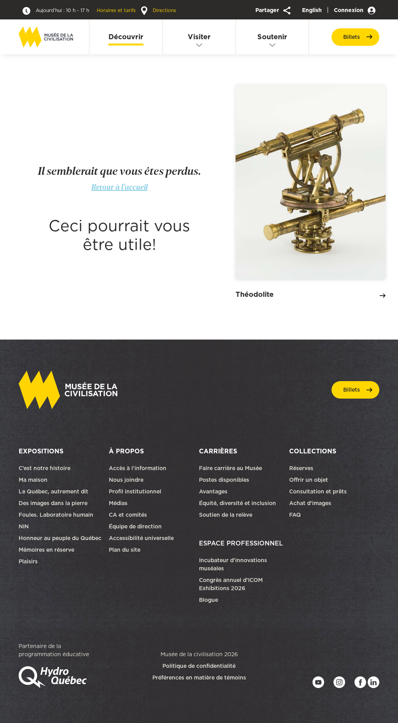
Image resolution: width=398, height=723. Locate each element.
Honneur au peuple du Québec (60, 538)
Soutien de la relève (225, 515)
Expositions (41, 451)
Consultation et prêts (318, 491)
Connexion (349, 10)
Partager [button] (268, 10)
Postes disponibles (224, 480)
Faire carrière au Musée (230, 468)
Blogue (208, 600)
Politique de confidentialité (199, 666)
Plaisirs (28, 561)
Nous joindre (127, 480)
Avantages (213, 491)
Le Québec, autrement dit (53, 491)
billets (351, 37)
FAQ (295, 515)
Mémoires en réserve (46, 550)
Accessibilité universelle (141, 538)
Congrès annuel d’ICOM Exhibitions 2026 (231, 584)
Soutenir (272, 37)
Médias (118, 503)
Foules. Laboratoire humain (56, 515)
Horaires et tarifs (86, 10)
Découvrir (125, 37)
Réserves (301, 468)
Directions (163, 10)
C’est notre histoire (44, 468)
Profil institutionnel (135, 491)
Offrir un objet (309, 480)
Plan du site (124, 550)
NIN (24, 526)
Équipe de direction (135, 526)
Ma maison (33, 480)
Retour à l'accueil (119, 187)
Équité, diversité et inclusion (238, 503)
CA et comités (128, 515)
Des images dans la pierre (53, 503)
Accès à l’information (137, 468)
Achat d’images (310, 503)
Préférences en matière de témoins (199, 677)
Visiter (199, 37)
